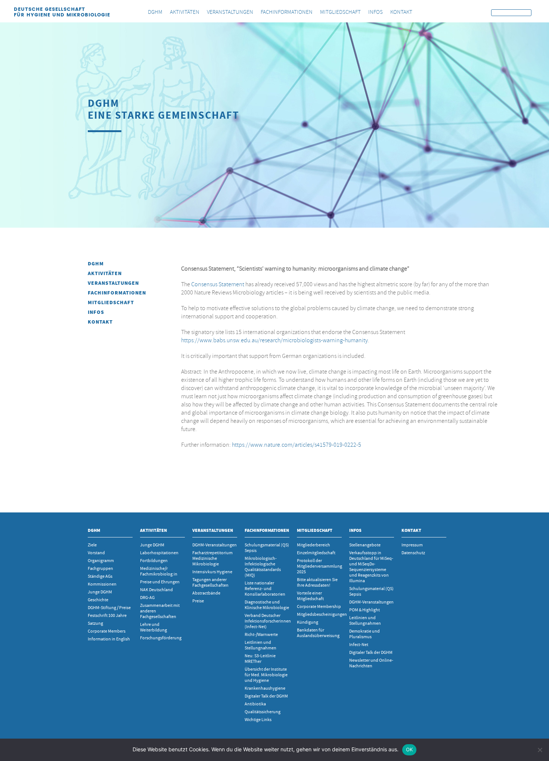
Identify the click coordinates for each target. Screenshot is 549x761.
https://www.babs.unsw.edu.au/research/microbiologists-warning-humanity (274, 340)
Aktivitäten (105, 273)
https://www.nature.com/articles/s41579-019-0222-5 (296, 445)
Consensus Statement (217, 284)
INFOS (96, 312)
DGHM (96, 263)
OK (409, 749)
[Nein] (539, 750)
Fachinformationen (117, 292)
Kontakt (100, 321)
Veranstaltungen (113, 283)
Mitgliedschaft (111, 302)
